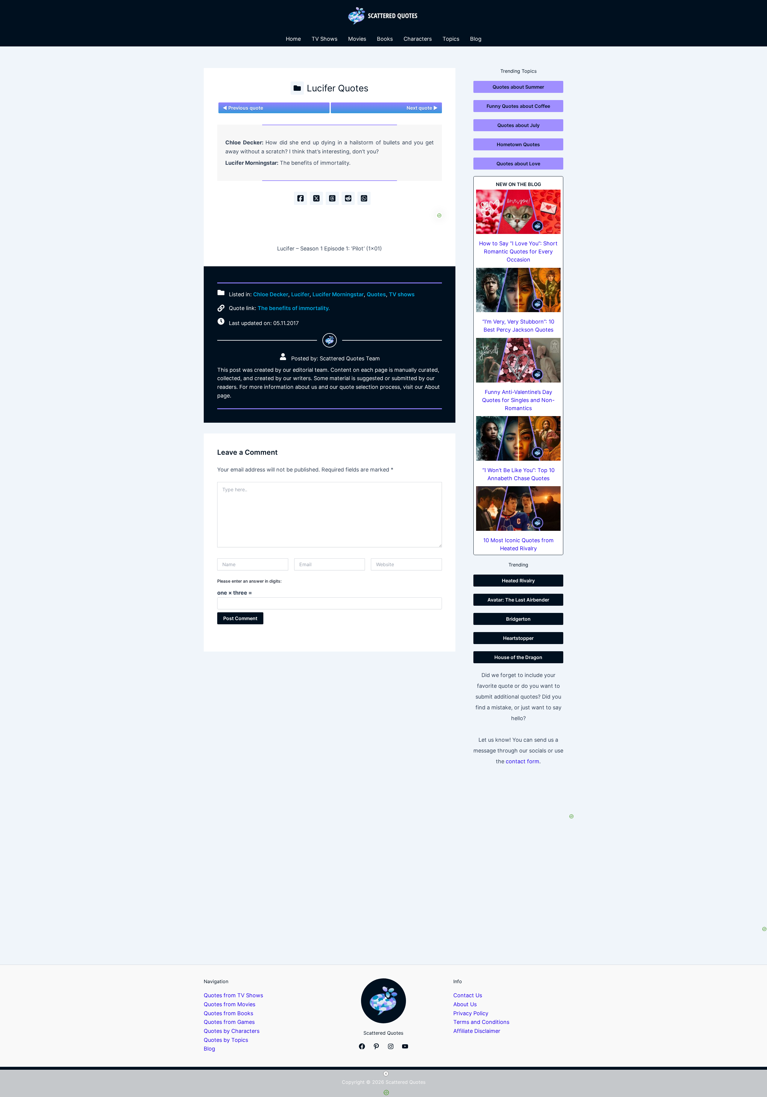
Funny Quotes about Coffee (518, 106)
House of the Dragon (518, 657)
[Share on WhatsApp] (364, 198)
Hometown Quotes (518, 144)
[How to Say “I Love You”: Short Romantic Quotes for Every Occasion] (518, 212)
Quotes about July (518, 125)
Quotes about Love (518, 164)
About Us (465, 1004)
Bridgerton (518, 619)
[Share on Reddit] (348, 198)
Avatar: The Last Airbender (518, 600)
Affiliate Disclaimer (476, 1031)
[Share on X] (316, 198)
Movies (357, 39)
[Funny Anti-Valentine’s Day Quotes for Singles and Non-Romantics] (518, 360)
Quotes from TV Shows (233, 995)
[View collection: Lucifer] (297, 88)
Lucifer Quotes (338, 88)
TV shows (402, 294)
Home (293, 39)
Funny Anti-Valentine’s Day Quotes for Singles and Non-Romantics (518, 400)
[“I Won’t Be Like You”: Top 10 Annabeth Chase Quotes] (518, 438)
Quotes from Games (229, 1022)
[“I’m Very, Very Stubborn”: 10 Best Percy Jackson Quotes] (518, 290)
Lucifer (300, 294)
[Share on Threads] (332, 198)
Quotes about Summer (518, 87)
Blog (475, 39)
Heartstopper (518, 638)
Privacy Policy (470, 1013)
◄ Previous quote (243, 108)
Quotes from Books (228, 1013)
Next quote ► (422, 108)
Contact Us (467, 995)
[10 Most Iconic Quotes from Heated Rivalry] (518, 508)
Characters (418, 39)
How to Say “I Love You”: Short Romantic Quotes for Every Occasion (518, 251)
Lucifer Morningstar (338, 294)
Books (385, 39)
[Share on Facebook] (300, 198)
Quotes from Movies (229, 1004)
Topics (451, 39)
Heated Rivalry (518, 581)
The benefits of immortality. (294, 308)
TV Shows (324, 39)
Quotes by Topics (226, 1040)
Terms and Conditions (481, 1022)
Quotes (376, 294)
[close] (386, 1073)
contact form (522, 761)
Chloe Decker (270, 294)
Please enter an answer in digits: (249, 581)
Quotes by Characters (231, 1031)
